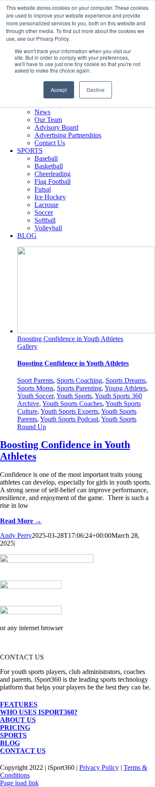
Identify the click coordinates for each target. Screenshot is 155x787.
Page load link (19, 783)
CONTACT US (23, 750)
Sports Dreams (125, 380)
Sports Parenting (79, 388)
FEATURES (18, 704)
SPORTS (13, 735)
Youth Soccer (35, 396)
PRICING (15, 727)
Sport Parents (35, 380)
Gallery (27, 346)
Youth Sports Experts (69, 411)
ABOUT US (18, 719)
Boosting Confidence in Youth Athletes (70, 338)
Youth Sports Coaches (72, 403)
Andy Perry (16, 535)
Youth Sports (74, 396)
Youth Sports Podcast (69, 419)
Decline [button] (96, 89)
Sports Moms (35, 388)
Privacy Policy (99, 767)
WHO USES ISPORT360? (39, 712)
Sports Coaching (79, 380)
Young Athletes (125, 388)
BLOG (10, 743)
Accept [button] (59, 89)
